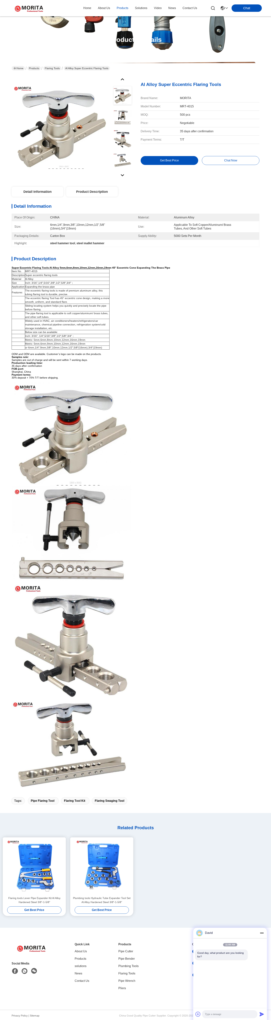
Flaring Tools (52, 68)
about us (104, 8)
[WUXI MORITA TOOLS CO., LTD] (29, 8)
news (172, 8)
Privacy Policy (20, 1015)
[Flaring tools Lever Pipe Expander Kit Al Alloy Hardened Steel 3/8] (34, 867)
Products (34, 68)
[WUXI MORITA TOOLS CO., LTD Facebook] (15, 971)
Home (87, 8)
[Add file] (198, 1014)
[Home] (32, 952)
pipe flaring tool (42, 800)
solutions (141, 8)
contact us (190, 8)
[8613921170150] (24, 971)
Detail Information (37, 192)
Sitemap (34, 1015)
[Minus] (262, 933)
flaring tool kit (74, 800)
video (158, 8)
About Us (81, 951)
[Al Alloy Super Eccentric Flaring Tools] (61, 126)
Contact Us (82, 980)
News (78, 973)
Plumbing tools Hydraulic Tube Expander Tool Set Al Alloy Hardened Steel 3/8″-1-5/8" (102, 900)
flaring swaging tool (109, 800)
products (122, 8)
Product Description (92, 192)
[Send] (262, 1014)
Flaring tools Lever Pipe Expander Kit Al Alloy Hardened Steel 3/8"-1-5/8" (34, 900)
